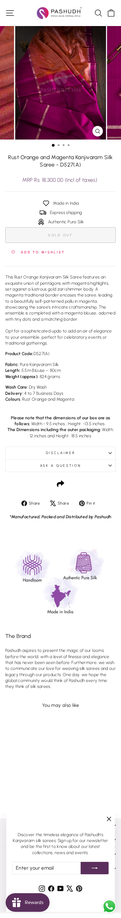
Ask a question (60, 466)
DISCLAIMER (60, 453)
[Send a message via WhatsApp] (109, 906)
